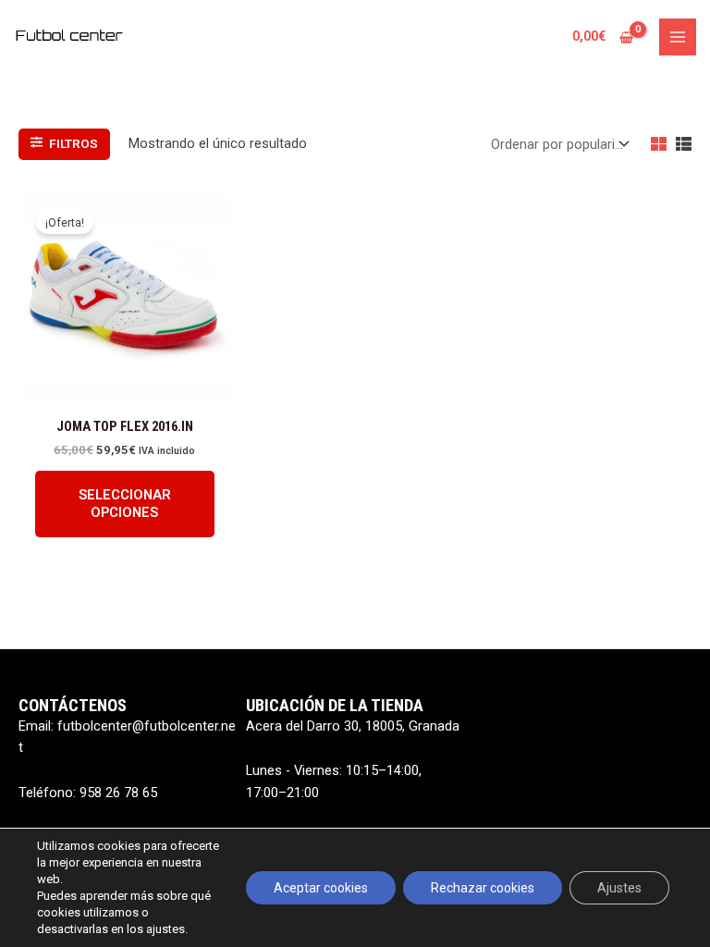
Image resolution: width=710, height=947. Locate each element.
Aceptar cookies (321, 887)
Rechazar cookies (482, 887)
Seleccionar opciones (125, 503)
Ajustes (619, 887)
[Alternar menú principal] (677, 36)
